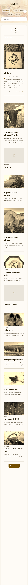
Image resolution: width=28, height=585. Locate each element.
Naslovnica (6, 10)
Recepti (10, 14)
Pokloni (17, 14)
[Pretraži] (2, 19)
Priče (15, 10)
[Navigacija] (25, 11)
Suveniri (22, 10)
